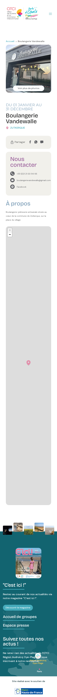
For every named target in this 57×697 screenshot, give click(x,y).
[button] (28, 363)
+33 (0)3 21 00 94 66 (27, 173)
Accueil (10, 41)
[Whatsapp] (36, 142)
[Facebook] (30, 142)
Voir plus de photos (28, 88)
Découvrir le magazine (18, 607)
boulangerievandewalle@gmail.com (34, 180)
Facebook (21, 187)
